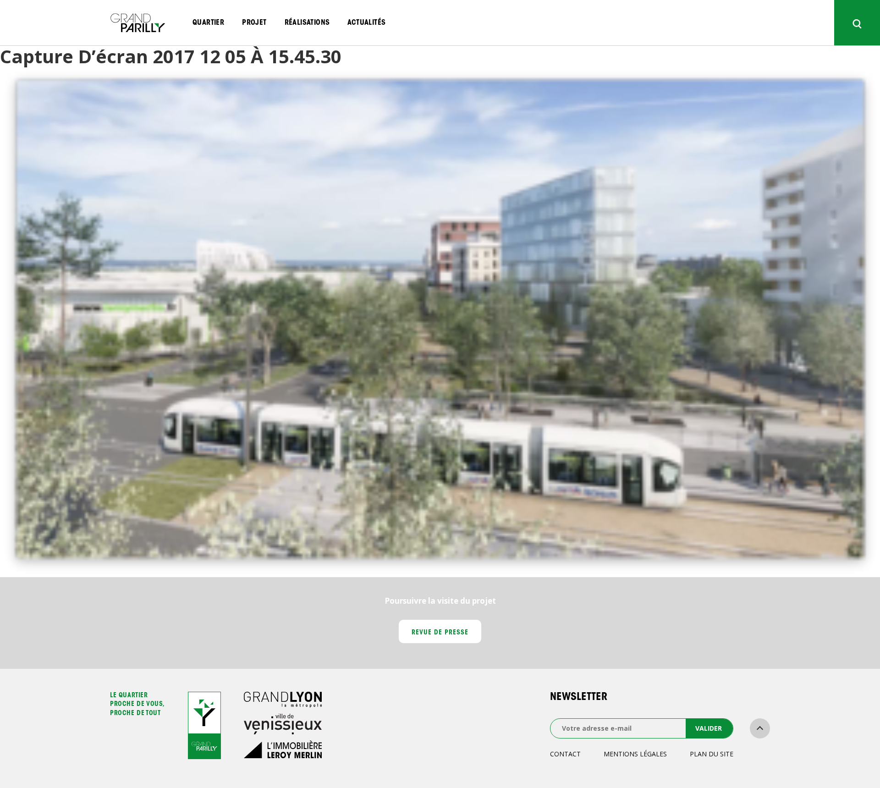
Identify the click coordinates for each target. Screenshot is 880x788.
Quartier (208, 23)
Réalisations (307, 23)
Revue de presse (440, 633)
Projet (254, 23)
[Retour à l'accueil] (137, 23)
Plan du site (711, 753)
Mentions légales (635, 753)
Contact (565, 753)
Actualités (366, 23)
